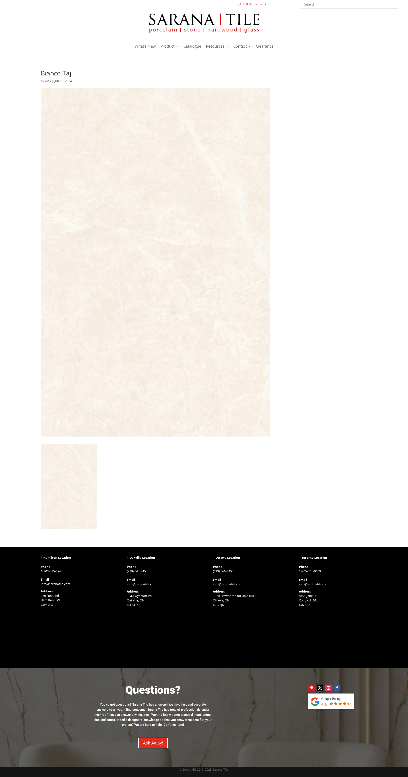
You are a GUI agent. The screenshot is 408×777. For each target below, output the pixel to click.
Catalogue (192, 47)
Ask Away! (153, 743)
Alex (48, 81)
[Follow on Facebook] (337, 688)
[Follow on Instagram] (328, 688)
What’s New (145, 47)
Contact (240, 47)
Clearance (264, 47)
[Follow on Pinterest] (311, 688)
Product (167, 47)
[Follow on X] (320, 688)
